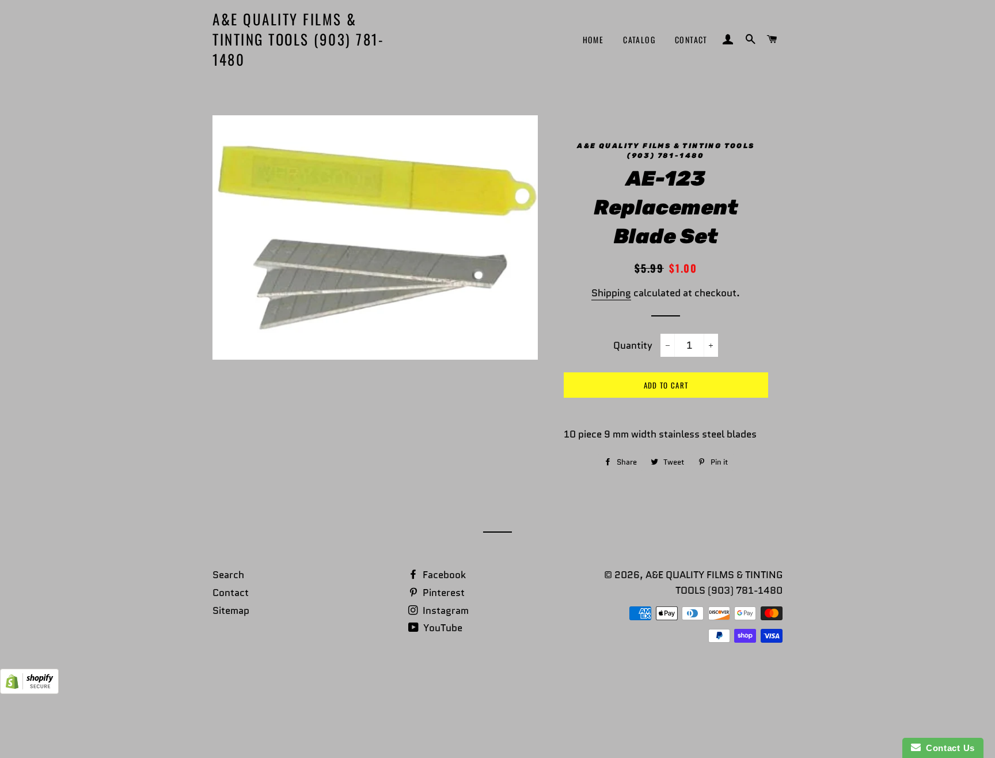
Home (593, 39)
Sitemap (230, 610)
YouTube (441, 628)
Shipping (611, 293)
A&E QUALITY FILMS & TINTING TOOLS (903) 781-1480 (298, 39)
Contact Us (948, 748)
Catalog (639, 39)
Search (228, 575)
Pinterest (442, 592)
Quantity (632, 345)
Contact (691, 39)
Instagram (444, 610)
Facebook (443, 575)
